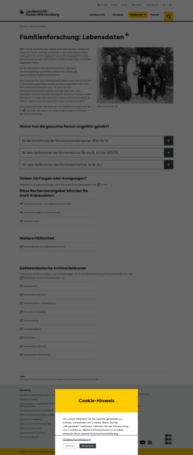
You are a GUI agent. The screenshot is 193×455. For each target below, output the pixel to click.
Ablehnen (70, 446)
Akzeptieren (88, 446)
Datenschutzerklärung (77, 439)
